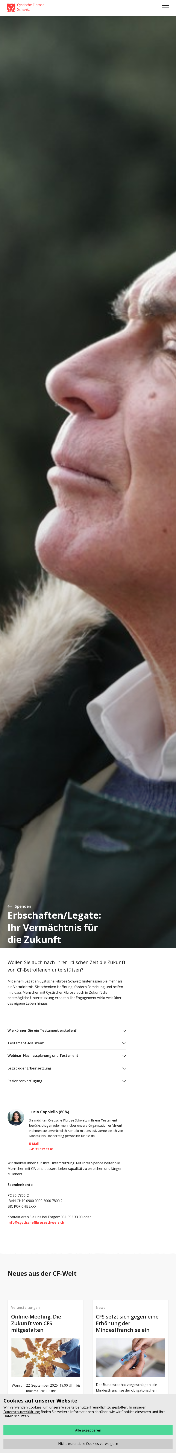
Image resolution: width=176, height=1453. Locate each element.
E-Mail (34, 1143)
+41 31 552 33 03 (41, 1149)
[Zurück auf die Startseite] (25, 7)
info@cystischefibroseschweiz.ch (36, 1222)
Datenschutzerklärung (21, 1411)
